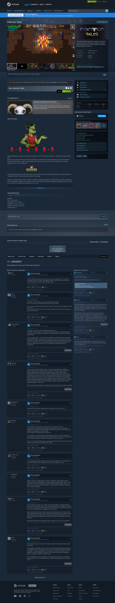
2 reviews (13, 274)
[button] (9, 11)
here (34, 229)
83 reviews (13, 405)
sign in (98, 1)
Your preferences (104, 241)
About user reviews (94, 241)
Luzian (90, 55)
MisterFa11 (14, 474)
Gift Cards (55, 599)
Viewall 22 (103, 125)
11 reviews (13, 500)
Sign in (10, 74)
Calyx (12, 537)
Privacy (80, 587)
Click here (53, 82)
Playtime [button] (49, 256)
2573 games (13, 295)
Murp (12, 498)
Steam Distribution (57, 596)
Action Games (16, 19)
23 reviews (13, 477)
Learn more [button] (102, 116)
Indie (90, 135)
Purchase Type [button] (21, 256)
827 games (13, 456)
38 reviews (13, 540)
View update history (81, 143)
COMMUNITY (34, 4)
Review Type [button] (11, 256)
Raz (12, 273)
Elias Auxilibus (15, 324)
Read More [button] (68, 350)
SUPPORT (48, 4)
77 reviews (13, 325)
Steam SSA (56, 590)
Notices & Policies (83, 593)
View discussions (81, 148)
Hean (12, 294)
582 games (13, 539)
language (104, 1)
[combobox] (86, 10)
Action (81, 135)
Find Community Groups (82, 150)
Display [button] (57, 256)
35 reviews (13, 297)
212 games (13, 476)
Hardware (69, 593)
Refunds (81, 599)
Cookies (81, 596)
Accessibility (82, 590)
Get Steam (95, 587)
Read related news (81, 145)
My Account (96, 596)
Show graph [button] (102, 256)
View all (105, 224)
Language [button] (31, 256)
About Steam (56, 587)
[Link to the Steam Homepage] (13, 6)
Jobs (68, 590)
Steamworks (56, 593)
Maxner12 (13, 420)
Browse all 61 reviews (40, 577)
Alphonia (13, 363)
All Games (9, 19)
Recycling (69, 596)
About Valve (70, 587)
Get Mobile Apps (97, 590)
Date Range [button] (41, 256)
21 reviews (13, 364)
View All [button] (70, 98)
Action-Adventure (89, 66)
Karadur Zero (14, 454)
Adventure (79, 66)
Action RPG (96, 66)
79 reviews (13, 457)
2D (101, 66)
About (42, 4)
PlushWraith (14, 402)
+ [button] (103, 66)
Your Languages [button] (15, 261)
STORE (26, 4)
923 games (13, 403)
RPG (84, 66)
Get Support (96, 593)
